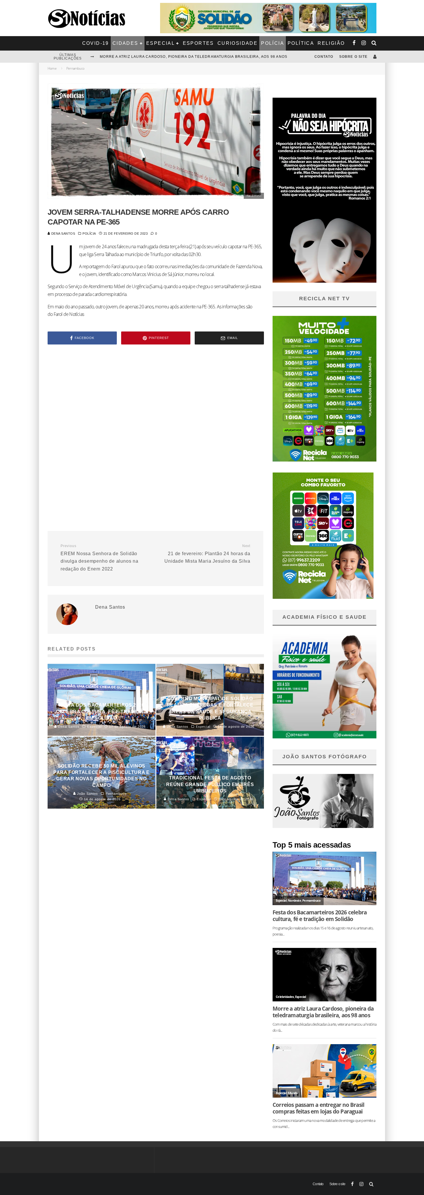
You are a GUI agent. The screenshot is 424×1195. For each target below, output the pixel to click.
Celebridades (285, 996)
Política (301, 43)
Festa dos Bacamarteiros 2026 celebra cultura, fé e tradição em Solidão (183, 57)
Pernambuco (311, 900)
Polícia (272, 43)
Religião (331, 43)
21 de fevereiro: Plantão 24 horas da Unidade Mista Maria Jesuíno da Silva (207, 554)
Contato (323, 57)
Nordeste (294, 900)
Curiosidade (237, 43)
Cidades (125, 43)
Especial (160, 43)
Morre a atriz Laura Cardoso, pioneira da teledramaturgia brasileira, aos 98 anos (323, 1011)
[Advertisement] (156, 397)
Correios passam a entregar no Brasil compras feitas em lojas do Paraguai (318, 1108)
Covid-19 (95, 43)
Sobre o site (353, 57)
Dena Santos (62, 233)
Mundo (293, 1093)
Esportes (198, 43)
